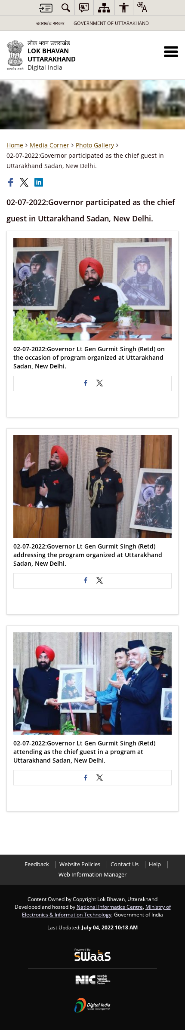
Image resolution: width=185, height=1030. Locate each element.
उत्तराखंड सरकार (50, 23)
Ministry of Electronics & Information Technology (96, 910)
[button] (171, 51)
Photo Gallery (95, 145)
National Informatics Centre (110, 906)
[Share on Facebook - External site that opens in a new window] (85, 383)
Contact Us (125, 864)
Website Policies (79, 864)
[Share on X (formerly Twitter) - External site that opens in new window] (99, 383)
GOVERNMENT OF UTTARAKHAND (111, 23)
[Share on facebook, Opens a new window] (11, 182)
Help (155, 864)
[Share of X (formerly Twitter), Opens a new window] (25, 182)
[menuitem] (65, 7)
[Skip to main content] (45, 8)
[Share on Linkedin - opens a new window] (39, 182)
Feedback (37, 864)
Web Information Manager (92, 874)
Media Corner (49, 145)
